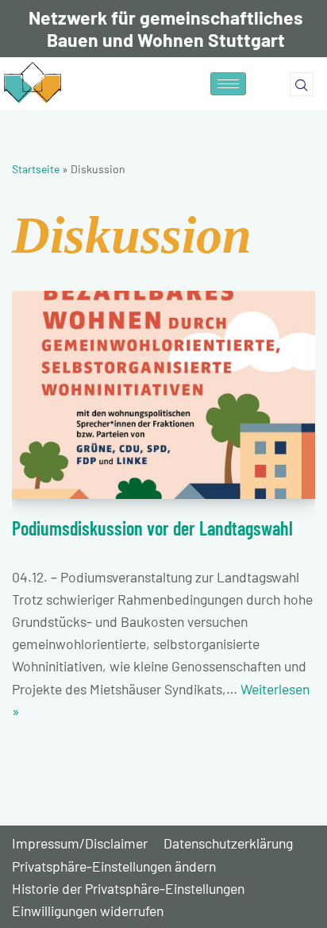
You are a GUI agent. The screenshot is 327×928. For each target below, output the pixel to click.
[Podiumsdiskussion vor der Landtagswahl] (163, 395)
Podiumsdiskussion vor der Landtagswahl (152, 527)
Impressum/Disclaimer (80, 843)
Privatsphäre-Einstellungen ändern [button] (114, 866)
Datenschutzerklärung (228, 843)
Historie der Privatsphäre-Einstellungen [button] (128, 888)
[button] (302, 84)
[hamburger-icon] (228, 83)
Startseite (36, 169)
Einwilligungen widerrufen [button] (88, 910)
